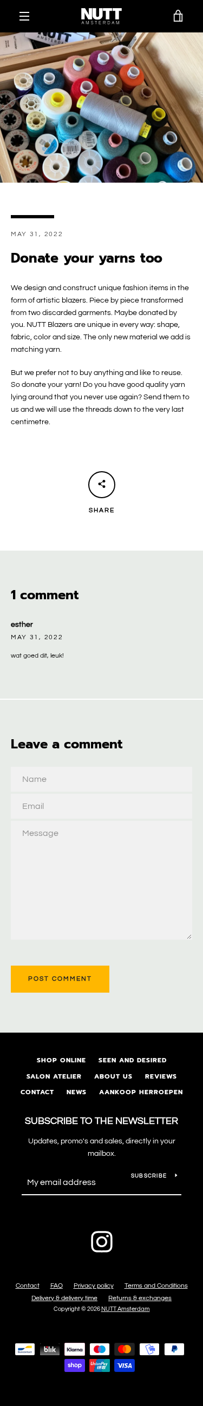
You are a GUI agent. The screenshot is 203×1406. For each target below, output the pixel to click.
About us (113, 1076)
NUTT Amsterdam (125, 1309)
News (77, 1092)
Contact (37, 1092)
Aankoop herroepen (141, 1092)
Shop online (61, 1060)
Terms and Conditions (156, 1285)
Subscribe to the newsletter (101, 1121)
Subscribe (149, 1176)
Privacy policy (94, 1285)
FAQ (56, 1285)
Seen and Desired (133, 1060)
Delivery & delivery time (64, 1298)
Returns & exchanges (140, 1298)
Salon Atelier (54, 1076)
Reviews (161, 1076)
